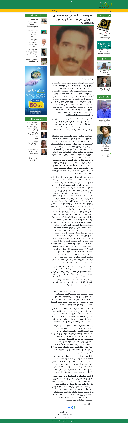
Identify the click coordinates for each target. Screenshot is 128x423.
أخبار (106, 11)
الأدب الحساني (63, 11)
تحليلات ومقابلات (93, 11)
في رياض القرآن (76, 11)
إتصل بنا (53, 10)
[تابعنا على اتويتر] (72, 407)
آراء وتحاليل (100, 11)
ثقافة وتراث (84, 11)
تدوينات (70, 11)
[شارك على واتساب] (75, 407)
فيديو (57, 11)
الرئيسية (109, 11)
